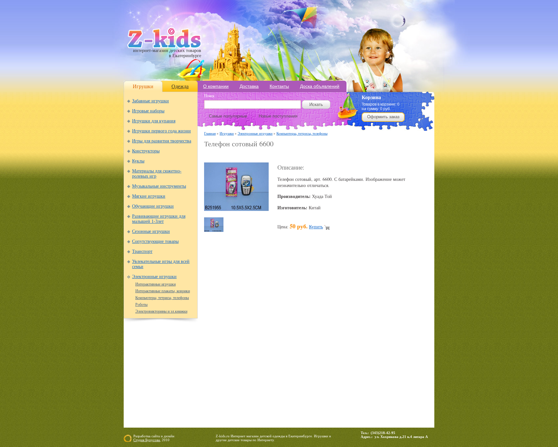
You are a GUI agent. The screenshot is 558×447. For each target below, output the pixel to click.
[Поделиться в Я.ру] (393, 340)
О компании (216, 86)
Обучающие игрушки (153, 206)
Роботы (141, 304)
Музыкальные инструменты (159, 186)
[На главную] (164, 46)
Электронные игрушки (154, 276)
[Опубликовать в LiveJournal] (283, 340)
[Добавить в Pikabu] (344, 340)
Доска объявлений (319, 86)
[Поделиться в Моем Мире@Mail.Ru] (295, 340)
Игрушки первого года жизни (161, 131)
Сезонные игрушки (151, 231)
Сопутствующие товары (155, 241)
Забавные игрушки (150, 101)
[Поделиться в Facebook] (221, 340)
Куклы (138, 161)
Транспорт (142, 251)
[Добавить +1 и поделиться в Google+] (258, 340)
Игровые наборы (148, 111)
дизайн (169, 436)
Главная (210, 133)
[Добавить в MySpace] (320, 340)
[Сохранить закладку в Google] (246, 340)
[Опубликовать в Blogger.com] (209, 340)
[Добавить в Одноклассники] (332, 340)
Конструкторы (146, 151)
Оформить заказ (383, 116)
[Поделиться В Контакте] (369, 340)
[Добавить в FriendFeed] (234, 340)
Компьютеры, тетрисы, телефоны (162, 298)
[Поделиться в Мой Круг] (307, 340)
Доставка (249, 86)
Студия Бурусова (146, 440)
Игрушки (143, 86)
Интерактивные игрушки (155, 284)
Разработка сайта (146, 436)
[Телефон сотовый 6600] (236, 209)
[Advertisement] (279, 155)
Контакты (279, 86)
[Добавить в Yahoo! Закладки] (381, 340)
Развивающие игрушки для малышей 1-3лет (158, 219)
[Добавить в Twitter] (356, 340)
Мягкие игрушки (148, 196)
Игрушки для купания (153, 121)
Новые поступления (278, 116)
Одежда (180, 86)
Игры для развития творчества (161, 141)
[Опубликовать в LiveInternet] (270, 340)
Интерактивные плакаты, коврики (162, 291)
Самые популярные (228, 116)
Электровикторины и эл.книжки (161, 311)
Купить (316, 227)
